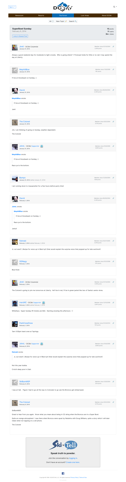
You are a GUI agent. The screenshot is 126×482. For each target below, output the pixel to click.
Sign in (11, 7)
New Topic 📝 (61, 21)
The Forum (63, 15)
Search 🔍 (73, 21)
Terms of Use (83, 477)
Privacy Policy (74, 477)
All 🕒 (51, 21)
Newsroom (19, 15)
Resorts (41, 15)
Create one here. (73, 462)
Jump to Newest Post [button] (20, 36)
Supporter (35, 146)
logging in (73, 458)
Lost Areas (85, 15)
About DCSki (107, 15)
